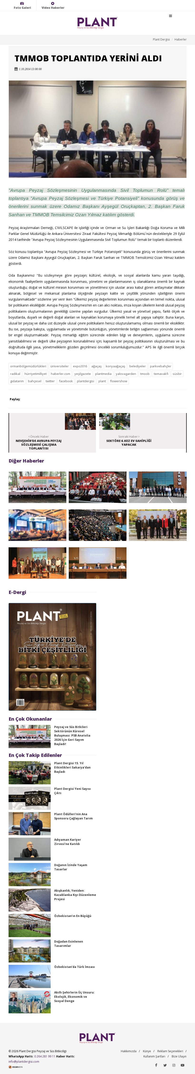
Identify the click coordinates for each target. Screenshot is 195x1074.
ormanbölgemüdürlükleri (28, 366)
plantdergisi (85, 381)
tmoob (145, 374)
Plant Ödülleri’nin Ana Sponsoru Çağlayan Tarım (73, 816)
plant (102, 381)
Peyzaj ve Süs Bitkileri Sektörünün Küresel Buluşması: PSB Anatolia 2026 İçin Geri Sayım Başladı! (72, 735)
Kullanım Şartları (154, 1056)
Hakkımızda (128, 1051)
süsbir (177, 374)
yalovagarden (126, 374)
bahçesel (34, 381)
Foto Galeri (22, 8)
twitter (50, 381)
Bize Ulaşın (179, 1056)
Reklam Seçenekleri (170, 1051)
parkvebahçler (160, 366)
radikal (15, 374)
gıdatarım (17, 381)
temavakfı (161, 374)
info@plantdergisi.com (24, 1062)
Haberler (181, 39)
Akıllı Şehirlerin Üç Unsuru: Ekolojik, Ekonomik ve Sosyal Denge (74, 996)
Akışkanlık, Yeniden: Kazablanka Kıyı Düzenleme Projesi (75, 895)
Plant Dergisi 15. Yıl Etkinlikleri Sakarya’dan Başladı (72, 767)
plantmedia (103, 374)
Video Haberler (53, 8)
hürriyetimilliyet (35, 374)
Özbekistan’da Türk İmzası (74, 967)
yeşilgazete (82, 374)
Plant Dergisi (161, 39)
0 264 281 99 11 (44, 1056)
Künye (147, 1051)
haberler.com (60, 374)
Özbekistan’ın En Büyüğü (72, 916)
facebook (66, 381)
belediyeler (137, 366)
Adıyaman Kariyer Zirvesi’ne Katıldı (67, 842)
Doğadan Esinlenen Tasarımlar (68, 943)
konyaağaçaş (115, 366)
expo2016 (80, 366)
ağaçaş (96, 366)
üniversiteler (59, 366)
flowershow (118, 381)
